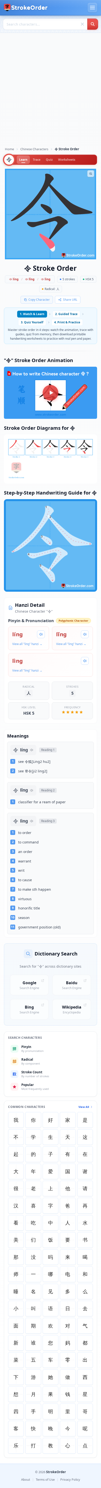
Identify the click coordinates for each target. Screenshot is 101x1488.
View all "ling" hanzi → (27, 644)
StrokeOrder (56, 1472)
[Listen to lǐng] (85, 634)
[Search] (92, 24)
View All (83, 1107)
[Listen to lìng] (85, 661)
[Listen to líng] (41, 634)
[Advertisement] (50, 91)
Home (9, 149)
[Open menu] (92, 7)
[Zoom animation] (90, 173)
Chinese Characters (34, 149)
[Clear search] (82, 24)
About (25, 1479)
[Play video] (50, 393)
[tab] (23, 160)
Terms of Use (45, 1479)
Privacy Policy (70, 1479)
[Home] (26, 7)
